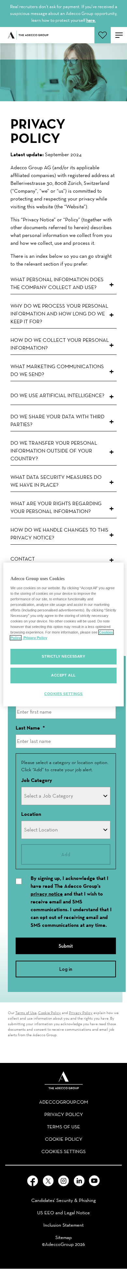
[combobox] (65, 796)
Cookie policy (63, 1139)
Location (31, 814)
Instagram (63, 1180)
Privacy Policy (80, 1013)
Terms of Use (25, 1013)
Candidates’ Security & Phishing (63, 1200)
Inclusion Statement (63, 1225)
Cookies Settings (63, 694)
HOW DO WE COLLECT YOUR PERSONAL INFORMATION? (59, 344)
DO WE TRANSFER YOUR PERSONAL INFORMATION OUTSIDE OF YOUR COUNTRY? (53, 451)
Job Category (36, 780)
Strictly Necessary (63, 656)
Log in (65, 969)
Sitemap (63, 1237)
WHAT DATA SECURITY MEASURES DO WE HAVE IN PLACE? (56, 481)
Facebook (32, 1180)
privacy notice (47, 894)
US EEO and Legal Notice (63, 1213)
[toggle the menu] (119, 35)
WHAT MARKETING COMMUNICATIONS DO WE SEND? (57, 370)
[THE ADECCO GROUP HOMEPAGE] (64, 1080)
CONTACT (22, 559)
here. (91, 20)
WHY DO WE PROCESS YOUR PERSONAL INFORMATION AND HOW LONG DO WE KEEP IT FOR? (59, 314)
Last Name (30, 728)
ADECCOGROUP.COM (63, 1102)
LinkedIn (79, 1180)
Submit (66, 946)
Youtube (94, 1180)
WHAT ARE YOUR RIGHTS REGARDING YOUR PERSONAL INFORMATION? (56, 507)
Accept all (63, 675)
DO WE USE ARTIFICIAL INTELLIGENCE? (57, 395)
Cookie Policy (49, 1013)
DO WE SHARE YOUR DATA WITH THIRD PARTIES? (57, 420)
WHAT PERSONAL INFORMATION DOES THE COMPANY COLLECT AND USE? (57, 283)
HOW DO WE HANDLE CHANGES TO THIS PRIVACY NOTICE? (59, 534)
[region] (63, 634)
